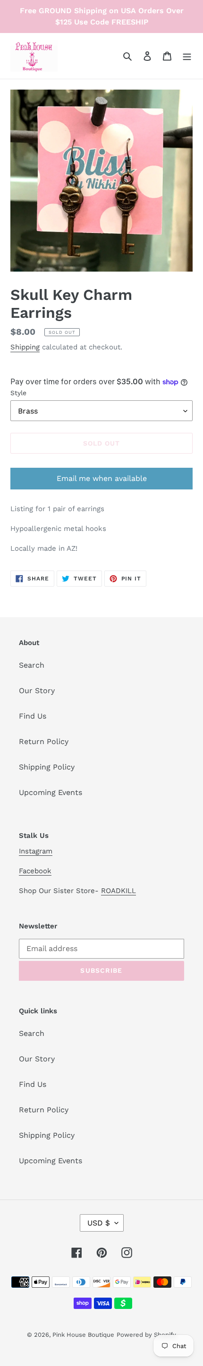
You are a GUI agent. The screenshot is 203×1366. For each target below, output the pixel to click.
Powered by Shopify (146, 1334)
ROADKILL (118, 890)
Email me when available (102, 478)
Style (18, 393)
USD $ (98, 1222)
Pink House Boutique (83, 1334)
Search (31, 665)
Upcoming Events (50, 792)
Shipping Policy (47, 766)
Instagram (35, 851)
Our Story (37, 690)
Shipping (25, 347)
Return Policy (43, 741)
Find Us (32, 716)
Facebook (35, 871)
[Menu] (187, 55)
